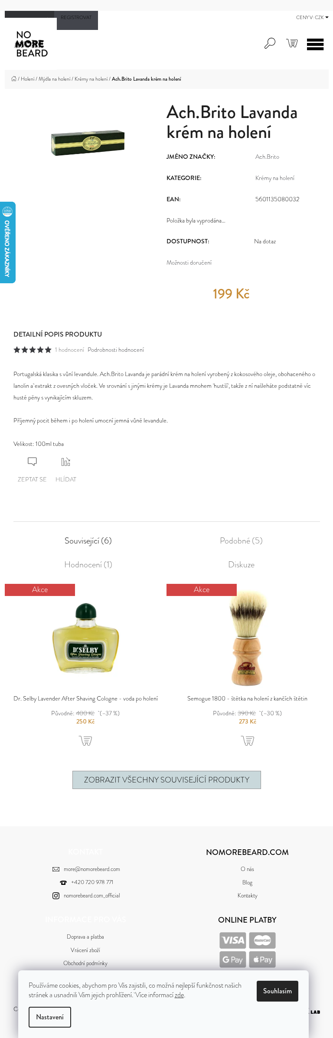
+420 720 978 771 (92, 882)
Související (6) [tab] (88, 541)
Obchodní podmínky (85, 963)
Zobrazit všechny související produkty (166, 780)
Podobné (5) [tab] (241, 541)
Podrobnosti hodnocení (116, 349)
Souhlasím (277, 991)
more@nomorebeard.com (92, 869)
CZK (319, 17)
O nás (247, 869)
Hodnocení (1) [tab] (88, 565)
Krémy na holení (274, 178)
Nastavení (50, 1017)
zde (179, 995)
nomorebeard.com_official (92, 895)
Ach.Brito (267, 156)
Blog (247, 882)
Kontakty (248, 895)
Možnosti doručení (189, 262)
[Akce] (85, 637)
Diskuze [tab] (241, 565)
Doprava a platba (85, 937)
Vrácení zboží (85, 950)
